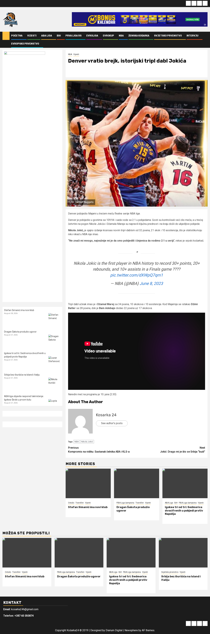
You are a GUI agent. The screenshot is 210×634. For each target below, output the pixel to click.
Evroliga (92, 35)
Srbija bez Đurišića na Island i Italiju (22, 374)
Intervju (192, 35)
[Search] (205, 40)
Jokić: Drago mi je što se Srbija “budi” (182, 449)
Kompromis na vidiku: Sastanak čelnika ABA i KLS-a (99, 449)
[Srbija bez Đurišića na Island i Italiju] (54, 383)
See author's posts (112, 423)
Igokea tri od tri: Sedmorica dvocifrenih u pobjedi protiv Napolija (184, 511)
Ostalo (71, 503)
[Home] (6, 35)
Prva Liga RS (73, 35)
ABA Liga (46, 35)
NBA (121, 35)
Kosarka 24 (106, 415)
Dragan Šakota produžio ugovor (20, 331)
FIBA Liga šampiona (125, 503)
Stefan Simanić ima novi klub (87, 507)
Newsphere (131, 630)
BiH (59, 35)
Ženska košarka (138, 35)
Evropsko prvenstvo (25, 43)
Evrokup (108, 35)
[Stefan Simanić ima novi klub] (88, 483)
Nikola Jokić (87, 441)
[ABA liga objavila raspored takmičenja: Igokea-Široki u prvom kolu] (54, 405)
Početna (16, 35)
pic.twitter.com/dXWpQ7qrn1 (136, 275)
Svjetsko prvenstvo (168, 35)
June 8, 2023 (151, 283)
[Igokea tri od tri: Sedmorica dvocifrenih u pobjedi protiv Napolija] (185, 483)
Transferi (79, 503)
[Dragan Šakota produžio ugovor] (136, 483)
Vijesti (31, 35)
